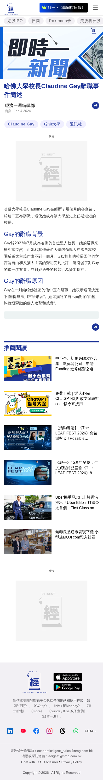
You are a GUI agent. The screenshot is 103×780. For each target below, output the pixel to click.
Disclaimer (50, 762)
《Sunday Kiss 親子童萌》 (67, 711)
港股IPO (15, 21)
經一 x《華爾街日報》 (66, 8)
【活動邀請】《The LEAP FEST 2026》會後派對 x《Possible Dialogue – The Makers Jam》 (76, 433)
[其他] (95, 105)
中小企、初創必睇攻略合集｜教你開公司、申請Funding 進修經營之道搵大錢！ (76, 364)
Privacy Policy (71, 762)
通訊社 (76, 124)
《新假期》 (20, 706)
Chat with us (30, 762)
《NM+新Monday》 (66, 706)
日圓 (36, 21)
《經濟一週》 (50, 716)
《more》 (36, 711)
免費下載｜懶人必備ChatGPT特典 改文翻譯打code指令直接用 (77, 398)
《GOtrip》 (40, 706)
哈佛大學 (52, 124)
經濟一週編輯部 (20, 105)
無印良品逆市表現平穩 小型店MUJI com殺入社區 (76, 534)
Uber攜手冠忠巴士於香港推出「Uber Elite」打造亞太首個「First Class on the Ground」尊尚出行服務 (77, 503)
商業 (8, 111)
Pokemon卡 (60, 21)
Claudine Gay (21, 124)
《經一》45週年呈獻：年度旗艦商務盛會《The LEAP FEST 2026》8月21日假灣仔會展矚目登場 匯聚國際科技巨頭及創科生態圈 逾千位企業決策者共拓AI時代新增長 (76, 468)
